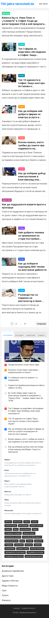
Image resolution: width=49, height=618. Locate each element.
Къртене (29, 545)
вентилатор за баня (12, 537)
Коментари (30, 335)
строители (19, 545)
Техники (38, 545)
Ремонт (8, 529)
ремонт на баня (36, 525)
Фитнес (8, 522)
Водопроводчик (11, 541)
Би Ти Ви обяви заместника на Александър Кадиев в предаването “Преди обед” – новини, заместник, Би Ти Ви (25, 397)
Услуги (21, 44)
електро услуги (29, 533)
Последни (19, 335)
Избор (35, 529)
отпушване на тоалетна (14, 556)
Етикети (41, 335)
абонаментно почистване (15, 552)
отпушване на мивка (13, 533)
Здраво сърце (22, 548)
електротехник (10, 525)
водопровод (25, 529)
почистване (9, 548)
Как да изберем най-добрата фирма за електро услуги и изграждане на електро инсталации (32, 117)
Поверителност (28, 608)
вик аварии (23, 525)
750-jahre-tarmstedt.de (17, 4)
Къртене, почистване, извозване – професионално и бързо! (24, 371)
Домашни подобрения (13, 571)
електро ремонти (37, 548)
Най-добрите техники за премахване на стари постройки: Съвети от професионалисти (31, 239)
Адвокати (38, 541)
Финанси (6, 13)
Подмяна (8, 545)
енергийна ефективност (32, 537)
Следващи (41, 324)
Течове (29, 541)
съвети (34, 522)
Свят (4, 590)
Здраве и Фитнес (10, 580)
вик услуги (17, 522)
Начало (16, 608)
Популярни (7, 335)
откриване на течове (35, 552)
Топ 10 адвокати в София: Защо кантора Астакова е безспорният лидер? (31, 84)
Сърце (26, 522)
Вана (22, 541)
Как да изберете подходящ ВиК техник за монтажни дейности (32, 266)
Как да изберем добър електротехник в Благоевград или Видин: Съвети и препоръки (32, 179)
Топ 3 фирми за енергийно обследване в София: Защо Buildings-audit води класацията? (32, 55)
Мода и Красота (10, 585)
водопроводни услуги (34, 556)
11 (25, 324)
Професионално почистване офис (23, 365)
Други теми (7, 200)
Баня (16, 529)
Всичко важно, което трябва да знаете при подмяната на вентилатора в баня (31, 147)
